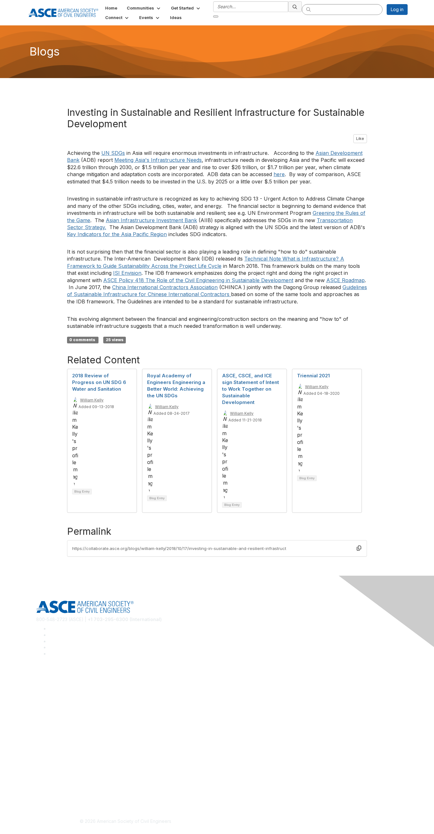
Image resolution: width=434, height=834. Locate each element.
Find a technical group (59, 699)
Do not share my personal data (68, 791)
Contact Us (47, 745)
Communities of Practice (61, 680)
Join (40, 726)
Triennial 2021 (313, 376)
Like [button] (360, 138)
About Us (45, 772)
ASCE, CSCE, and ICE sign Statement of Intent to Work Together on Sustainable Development (250, 389)
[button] (144, 8)
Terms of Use (50, 782)
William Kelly (92, 400)
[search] (295, 6)
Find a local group (55, 690)
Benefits (44, 736)
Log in (397, 9)
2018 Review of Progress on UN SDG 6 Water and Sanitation (99, 382)
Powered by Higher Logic (309, 821)
